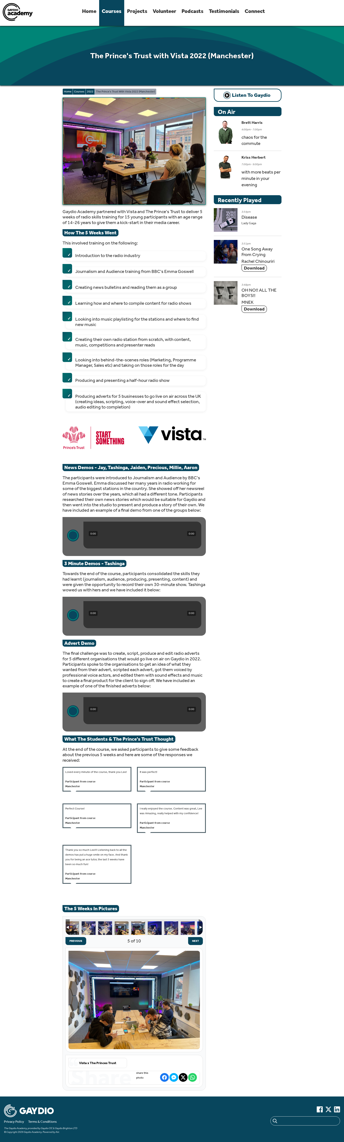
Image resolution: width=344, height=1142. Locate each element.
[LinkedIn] (337, 1109)
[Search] (275, 1122)
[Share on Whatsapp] (192, 1077)
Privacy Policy (14, 1122)
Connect (255, 11)
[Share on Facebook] (164, 1077)
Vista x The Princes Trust (72, 928)
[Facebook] (320, 1109)
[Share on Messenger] (173, 1077)
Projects (137, 11)
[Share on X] (183, 1077)
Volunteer (164, 11)
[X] (328, 1109)
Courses (111, 11)
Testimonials (224, 11)
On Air (226, 111)
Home (89, 11)
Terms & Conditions (42, 1122)
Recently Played (240, 200)
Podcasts (192, 11)
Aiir (57, 1131)
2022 (90, 91)
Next (193, 940)
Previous (73, 940)
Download (254, 268)
